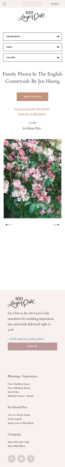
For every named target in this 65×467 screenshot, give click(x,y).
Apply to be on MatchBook (21, 423)
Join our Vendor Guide (19, 415)
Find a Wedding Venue (19, 384)
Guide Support (15, 419)
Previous (7, 224)
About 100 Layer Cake (18, 442)
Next (58, 224)
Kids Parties (13, 392)
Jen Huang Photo (32, 128)
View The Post (32, 96)
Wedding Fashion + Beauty (21, 396)
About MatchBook (16, 446)
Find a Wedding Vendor (19, 388)
